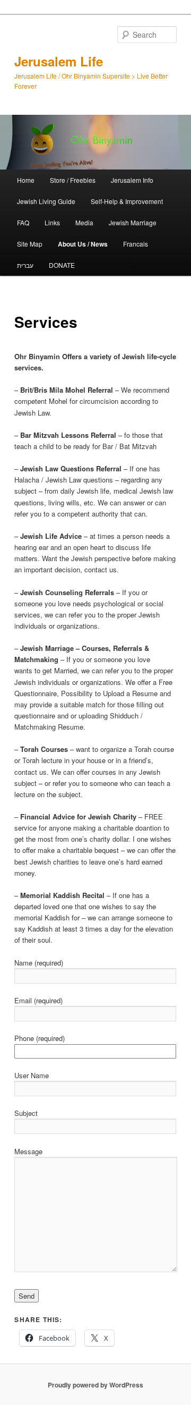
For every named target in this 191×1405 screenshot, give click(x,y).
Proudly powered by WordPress (95, 1385)
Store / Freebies (73, 179)
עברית (25, 264)
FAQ (23, 222)
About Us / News (83, 244)
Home (25, 179)
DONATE (62, 264)
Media (84, 222)
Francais (135, 243)
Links (52, 222)
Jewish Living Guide (46, 201)
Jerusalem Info (132, 179)
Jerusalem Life (58, 61)
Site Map (29, 243)
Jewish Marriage (133, 222)
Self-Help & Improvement (127, 201)
